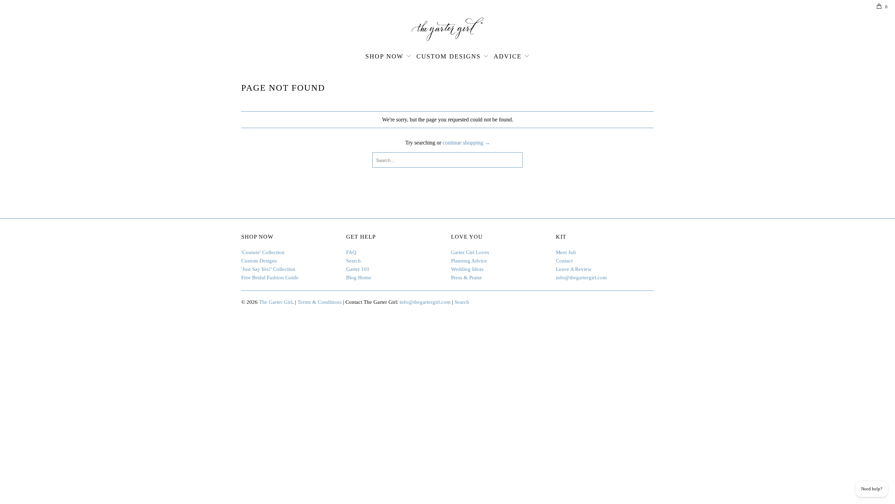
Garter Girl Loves (470, 252)
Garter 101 (358, 269)
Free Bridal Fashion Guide (270, 277)
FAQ (351, 252)
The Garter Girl (275, 302)
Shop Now (384, 56)
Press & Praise (466, 277)
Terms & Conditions (320, 302)
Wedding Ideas (467, 269)
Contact (564, 261)
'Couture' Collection (263, 252)
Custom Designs (448, 56)
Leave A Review (574, 269)
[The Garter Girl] (447, 29)
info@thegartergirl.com (581, 277)
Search (353, 261)
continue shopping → (466, 143)
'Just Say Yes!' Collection (268, 269)
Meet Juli (566, 252)
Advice (508, 56)
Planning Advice (469, 261)
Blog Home (358, 277)
